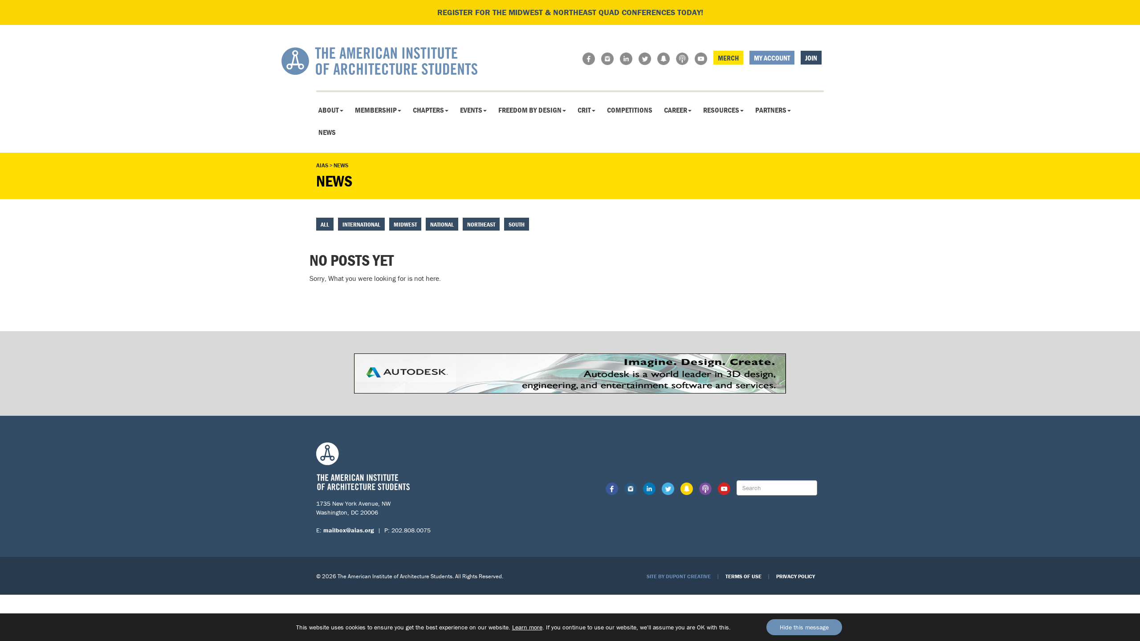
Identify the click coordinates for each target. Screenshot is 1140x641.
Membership (376, 110)
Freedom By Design (530, 110)
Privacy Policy (795, 576)
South (517, 224)
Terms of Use (743, 576)
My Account (772, 57)
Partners (770, 110)
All (325, 224)
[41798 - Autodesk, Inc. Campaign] (570, 372)
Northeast (481, 224)
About (328, 110)
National (442, 224)
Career (675, 110)
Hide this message (804, 627)
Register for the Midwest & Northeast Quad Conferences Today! (570, 12)
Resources (721, 110)
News (327, 132)
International (361, 224)
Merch (728, 57)
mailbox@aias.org (348, 530)
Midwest (405, 224)
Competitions (629, 110)
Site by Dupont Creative (679, 576)
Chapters (428, 110)
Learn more (527, 627)
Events (471, 110)
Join (811, 57)
